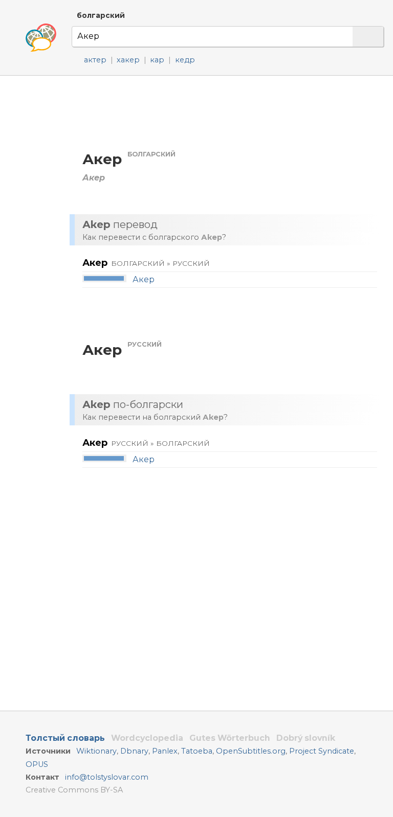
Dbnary (134, 751)
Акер (144, 279)
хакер (128, 59)
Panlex (165, 751)
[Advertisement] (228, 112)
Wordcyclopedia (147, 738)
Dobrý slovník (305, 738)
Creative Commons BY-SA (74, 790)
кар (157, 59)
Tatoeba (196, 751)
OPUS (37, 764)
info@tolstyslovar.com (106, 777)
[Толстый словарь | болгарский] (41, 37)
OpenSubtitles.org (251, 751)
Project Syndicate (321, 751)
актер (95, 59)
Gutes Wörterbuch (229, 738)
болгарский (101, 15)
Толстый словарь (65, 738)
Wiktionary (96, 751)
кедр (185, 59)
